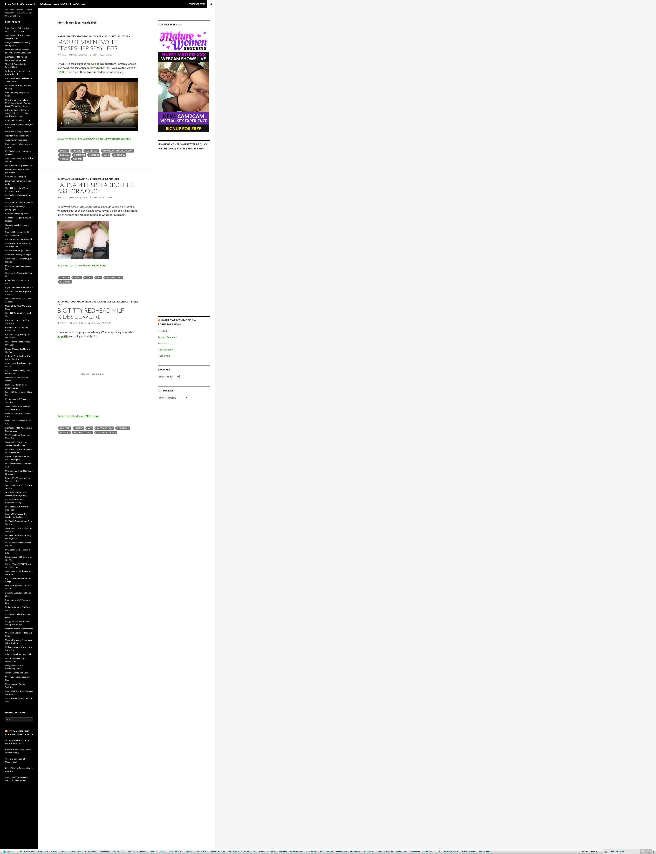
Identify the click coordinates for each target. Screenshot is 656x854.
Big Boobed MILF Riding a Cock (19, 287)
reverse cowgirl (83, 432)
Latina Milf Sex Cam (90, 179)
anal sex (64, 278)
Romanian (79, 155)
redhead (64, 155)
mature (79, 428)
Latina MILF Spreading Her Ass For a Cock (95, 187)
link (653, 800)
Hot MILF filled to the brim (17, 135)
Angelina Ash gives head (16, 140)
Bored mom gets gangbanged (18, 239)
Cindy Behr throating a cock (17, 120)
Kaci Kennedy (165, 349)
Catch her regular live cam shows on (94, 138)
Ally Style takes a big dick (16, 176)
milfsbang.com (113, 278)
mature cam (92, 151)
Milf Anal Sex (111, 179)
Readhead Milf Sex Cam (90, 36)
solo (106, 155)
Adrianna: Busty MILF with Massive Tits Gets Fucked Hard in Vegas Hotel (17, 113)
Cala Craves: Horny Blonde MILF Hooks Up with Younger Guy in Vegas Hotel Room (18, 103)
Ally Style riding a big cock (16, 213)
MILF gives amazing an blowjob (19, 202)
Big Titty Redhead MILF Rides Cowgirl (90, 313)
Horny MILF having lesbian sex (19, 165)
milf (99, 278)
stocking (65, 282)
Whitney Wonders (106, 432)
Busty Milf (63, 301)
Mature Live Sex (66, 36)
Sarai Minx (163, 343)
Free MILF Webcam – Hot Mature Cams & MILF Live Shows (45, 4)
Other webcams (197, 4)
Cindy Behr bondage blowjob (18, 254)
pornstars (123, 428)
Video (63, 54)
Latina (77, 278)
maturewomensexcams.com (118, 151)
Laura (88, 278)
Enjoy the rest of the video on (81, 265)
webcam (77, 159)
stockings (119, 155)
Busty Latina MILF (67, 179)
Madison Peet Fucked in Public (19, 628)
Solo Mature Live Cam (117, 36)
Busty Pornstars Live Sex (85, 301)
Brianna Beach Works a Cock (18, 654)
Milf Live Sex (108, 301)
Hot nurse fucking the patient (18, 131)
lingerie (77, 151)
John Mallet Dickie (102, 54)
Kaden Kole (164, 355)
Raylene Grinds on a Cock (16, 672)
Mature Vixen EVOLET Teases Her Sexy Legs (88, 45)
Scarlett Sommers (167, 337)
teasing (64, 159)
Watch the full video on (78, 415)
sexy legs (94, 155)
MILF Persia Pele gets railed (17, 250)
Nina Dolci (163, 331)
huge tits (65, 428)
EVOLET (62, 71)
